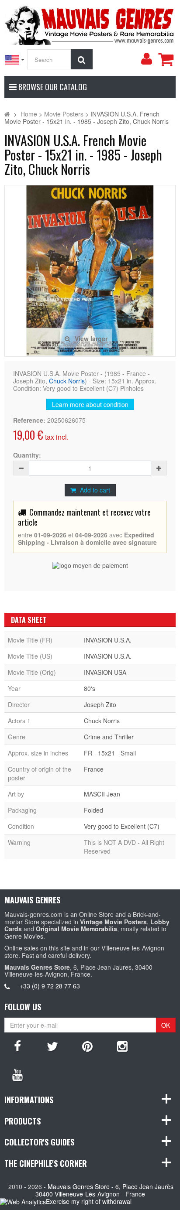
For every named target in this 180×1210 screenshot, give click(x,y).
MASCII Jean (102, 794)
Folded (93, 810)
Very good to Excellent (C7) (121, 826)
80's (89, 688)
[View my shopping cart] (166, 59)
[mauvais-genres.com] (90, 23)
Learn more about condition (90, 404)
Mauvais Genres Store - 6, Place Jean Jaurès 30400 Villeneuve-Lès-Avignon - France (104, 1190)
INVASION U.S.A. (108, 640)
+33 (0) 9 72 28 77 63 (50, 985)
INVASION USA (105, 672)
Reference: (29, 420)
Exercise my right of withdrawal (89, 1201)
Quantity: (27, 455)
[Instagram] (122, 1045)
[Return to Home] (7, 113)
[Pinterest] (87, 1045)
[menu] (146, 58)
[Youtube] (17, 1074)
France (94, 769)
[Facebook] (17, 1045)
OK (165, 1025)
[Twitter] (52, 1045)
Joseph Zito (100, 704)
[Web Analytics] (23, 1202)
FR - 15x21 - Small (110, 753)
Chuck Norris (67, 380)
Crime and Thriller (109, 736)
